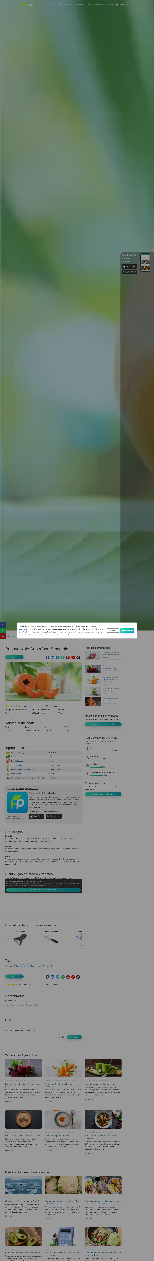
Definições (113, 631)
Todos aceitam (127, 630)
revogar (63, 632)
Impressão (76, 635)
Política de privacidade (63, 635)
